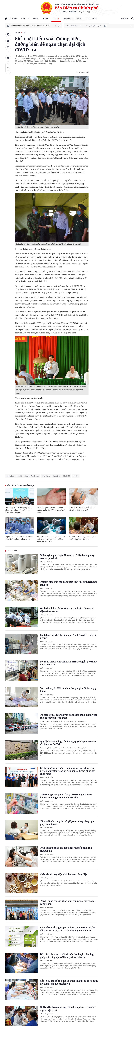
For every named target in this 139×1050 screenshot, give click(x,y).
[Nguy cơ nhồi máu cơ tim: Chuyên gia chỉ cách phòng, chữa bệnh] (19, 525)
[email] (105, 25)
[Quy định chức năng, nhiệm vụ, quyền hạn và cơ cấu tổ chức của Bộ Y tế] (21, 750)
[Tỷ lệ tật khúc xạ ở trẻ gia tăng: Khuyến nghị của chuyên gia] (21, 856)
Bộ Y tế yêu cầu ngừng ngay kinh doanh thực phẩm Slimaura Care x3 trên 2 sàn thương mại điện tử (67, 929)
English (81, 12)
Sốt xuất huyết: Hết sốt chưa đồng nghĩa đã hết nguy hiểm (68, 690)
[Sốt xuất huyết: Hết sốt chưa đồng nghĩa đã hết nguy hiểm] (21, 697)
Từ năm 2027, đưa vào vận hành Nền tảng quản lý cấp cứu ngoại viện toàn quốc (69, 716)
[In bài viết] (8, 57)
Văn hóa (46, 19)
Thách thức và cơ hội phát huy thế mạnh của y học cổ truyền (82, 538)
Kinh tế (36, 19)
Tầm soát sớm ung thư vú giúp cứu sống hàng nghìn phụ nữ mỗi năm (68, 823)
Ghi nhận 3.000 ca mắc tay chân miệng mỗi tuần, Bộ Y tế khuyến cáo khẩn (51, 510)
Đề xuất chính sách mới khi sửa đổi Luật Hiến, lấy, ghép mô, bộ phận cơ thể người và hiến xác (67, 955)
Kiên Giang (46, 476)
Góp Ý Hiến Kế (91, 19)
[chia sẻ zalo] (8, 41)
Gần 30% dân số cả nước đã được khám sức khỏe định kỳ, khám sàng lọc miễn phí (69, 982)
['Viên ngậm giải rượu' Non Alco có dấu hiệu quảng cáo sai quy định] (21, 564)
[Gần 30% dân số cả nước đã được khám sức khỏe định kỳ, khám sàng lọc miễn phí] (21, 989)
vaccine (75, 476)
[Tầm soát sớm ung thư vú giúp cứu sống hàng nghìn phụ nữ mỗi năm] (21, 830)
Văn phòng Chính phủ (93, 26)
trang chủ (13, 19)
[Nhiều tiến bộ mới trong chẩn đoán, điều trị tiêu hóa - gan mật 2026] (21, 1016)
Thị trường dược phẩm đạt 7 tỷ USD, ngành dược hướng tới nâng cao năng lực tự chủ (66, 796)
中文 (88, 12)
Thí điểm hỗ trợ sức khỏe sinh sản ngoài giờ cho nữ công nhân (67, 902)
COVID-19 (66, 476)
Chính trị (25, 19)
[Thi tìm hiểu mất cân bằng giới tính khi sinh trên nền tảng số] (21, 590)
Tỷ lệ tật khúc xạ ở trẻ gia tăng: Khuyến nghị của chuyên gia (66, 849)
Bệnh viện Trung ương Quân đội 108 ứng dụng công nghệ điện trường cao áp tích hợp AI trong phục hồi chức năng (68, 771)
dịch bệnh (56, 476)
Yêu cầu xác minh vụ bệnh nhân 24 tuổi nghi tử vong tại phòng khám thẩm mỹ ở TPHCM (51, 539)
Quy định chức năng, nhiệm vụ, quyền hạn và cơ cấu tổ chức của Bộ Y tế (68, 743)
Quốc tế (78, 19)
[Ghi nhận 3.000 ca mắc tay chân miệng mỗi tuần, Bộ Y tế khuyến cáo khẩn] (51, 496)
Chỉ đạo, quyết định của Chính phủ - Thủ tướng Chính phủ (58, 721)
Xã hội (56, 19)
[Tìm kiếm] (132, 18)
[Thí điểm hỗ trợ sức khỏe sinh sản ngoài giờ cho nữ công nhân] (21, 910)
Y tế (24, 33)
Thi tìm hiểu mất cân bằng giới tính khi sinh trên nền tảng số (69, 583)
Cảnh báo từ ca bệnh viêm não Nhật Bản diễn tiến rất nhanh (68, 636)
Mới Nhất (125, 19)
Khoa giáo (67, 19)
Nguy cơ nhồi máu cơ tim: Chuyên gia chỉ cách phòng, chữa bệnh (19, 538)
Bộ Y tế (19, 476)
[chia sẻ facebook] (8, 34)
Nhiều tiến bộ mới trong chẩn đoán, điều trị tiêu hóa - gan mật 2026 (68, 1009)
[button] (56, 26)
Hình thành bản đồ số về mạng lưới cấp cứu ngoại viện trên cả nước (66, 610)
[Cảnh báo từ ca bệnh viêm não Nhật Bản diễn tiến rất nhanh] (21, 644)
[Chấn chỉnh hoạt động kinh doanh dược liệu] (21, 883)
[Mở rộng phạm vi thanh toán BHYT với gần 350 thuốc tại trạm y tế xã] (21, 670)
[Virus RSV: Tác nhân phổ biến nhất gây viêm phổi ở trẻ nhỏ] (83, 496)
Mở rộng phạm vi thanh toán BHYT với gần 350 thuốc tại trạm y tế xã (68, 663)
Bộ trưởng (10, 476)
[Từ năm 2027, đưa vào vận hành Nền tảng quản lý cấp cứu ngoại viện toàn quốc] (21, 723)
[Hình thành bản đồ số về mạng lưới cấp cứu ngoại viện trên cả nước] (21, 617)
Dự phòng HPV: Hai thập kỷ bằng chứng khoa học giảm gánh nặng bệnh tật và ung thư (18, 510)
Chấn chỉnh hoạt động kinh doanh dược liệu (64, 874)
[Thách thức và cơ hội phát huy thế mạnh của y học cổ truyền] (83, 525)
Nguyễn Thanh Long (32, 476)
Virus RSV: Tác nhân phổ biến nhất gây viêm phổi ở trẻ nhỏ (83, 509)
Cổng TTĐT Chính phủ (74, 26)
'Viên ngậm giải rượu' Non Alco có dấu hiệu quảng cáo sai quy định (67, 557)
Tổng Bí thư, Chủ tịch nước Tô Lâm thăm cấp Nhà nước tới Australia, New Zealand (31, 26)
